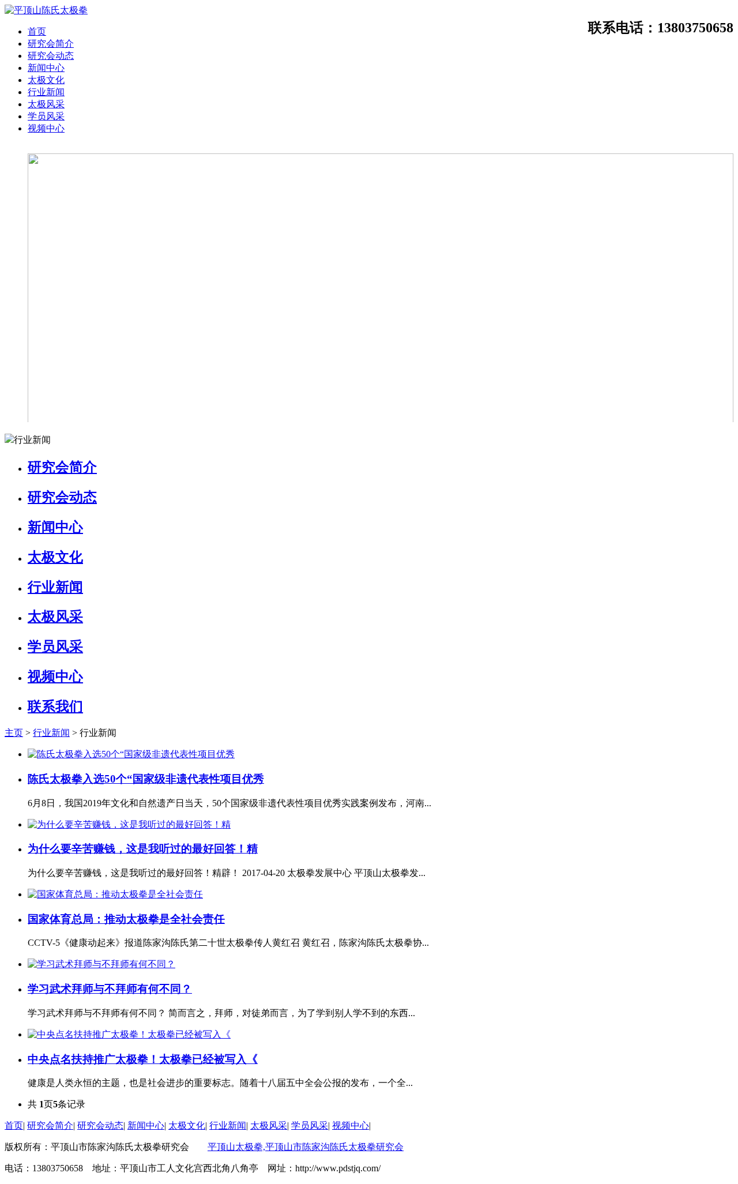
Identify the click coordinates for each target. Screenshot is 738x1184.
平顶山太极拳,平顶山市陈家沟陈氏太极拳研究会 (306, 1147)
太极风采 (46, 104)
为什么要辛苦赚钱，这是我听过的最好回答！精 (143, 849)
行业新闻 (46, 92)
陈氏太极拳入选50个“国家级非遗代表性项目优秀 (146, 779)
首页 (37, 31)
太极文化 (46, 80)
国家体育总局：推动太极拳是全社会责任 (126, 919)
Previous (25, 283)
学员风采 (46, 116)
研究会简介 (51, 43)
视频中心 (46, 128)
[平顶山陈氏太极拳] (46, 10)
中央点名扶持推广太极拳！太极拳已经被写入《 (143, 1059)
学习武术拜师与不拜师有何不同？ (110, 989)
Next (713, 283)
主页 (14, 733)
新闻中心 (46, 68)
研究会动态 (51, 56)
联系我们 (55, 706)
